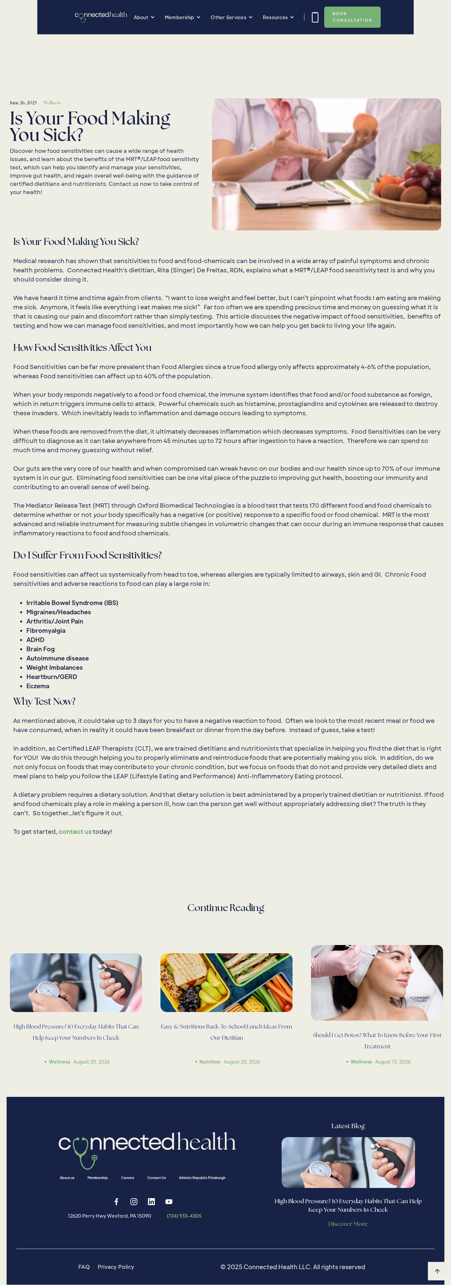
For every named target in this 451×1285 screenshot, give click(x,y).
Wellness (52, 103)
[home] (99, 17)
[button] (144, 17)
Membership (97, 1177)
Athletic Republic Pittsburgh (202, 1177)
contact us (75, 832)
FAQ (84, 1266)
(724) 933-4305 (184, 1216)
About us (67, 1177)
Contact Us (156, 1177)
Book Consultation (352, 17)
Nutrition (210, 1062)
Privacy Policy (116, 1266)
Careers (127, 1177)
